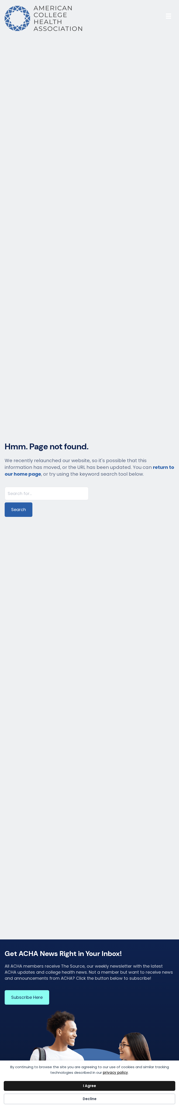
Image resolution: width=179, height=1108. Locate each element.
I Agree (89, 1085)
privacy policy (115, 1072)
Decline (89, 1098)
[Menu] (168, 16)
